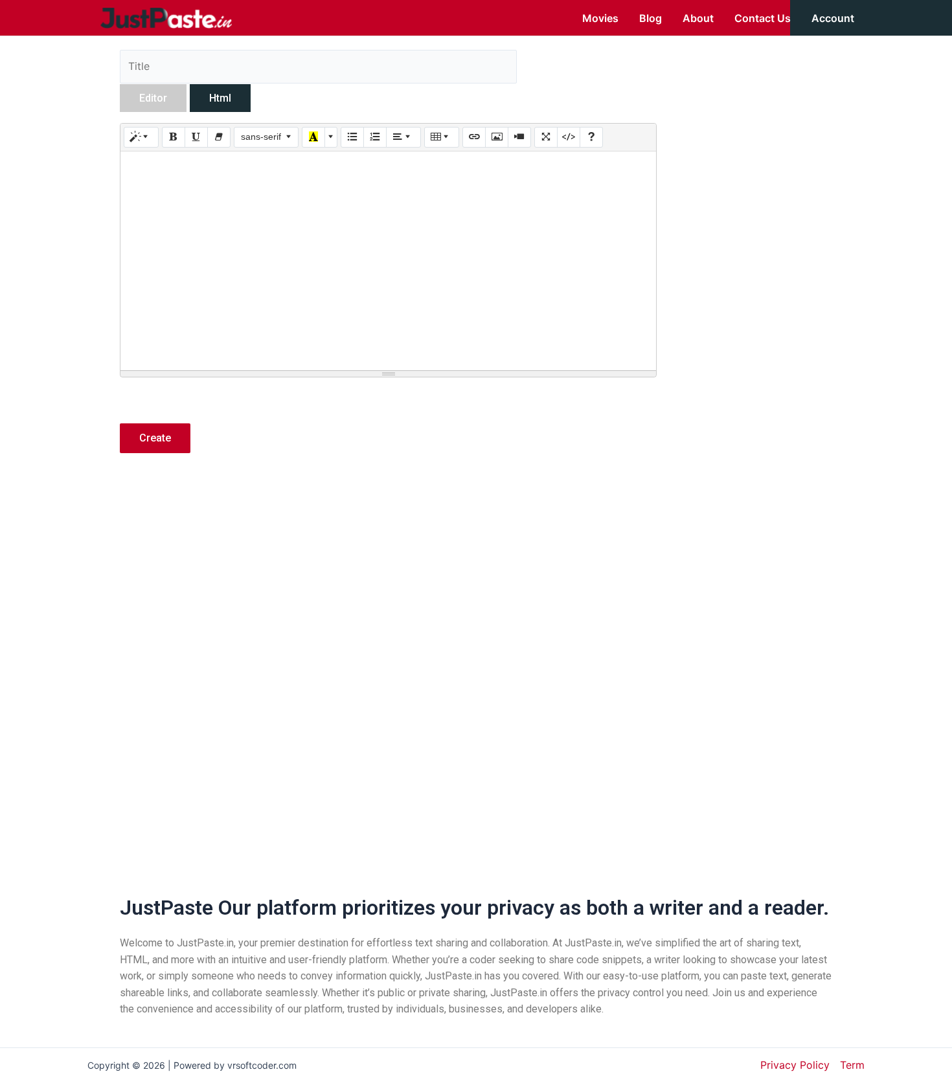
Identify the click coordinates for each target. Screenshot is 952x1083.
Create (155, 438)
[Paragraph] (403, 137)
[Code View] (568, 137)
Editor (153, 98)
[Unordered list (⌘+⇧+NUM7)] (352, 137)
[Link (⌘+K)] (474, 137)
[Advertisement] (388, 576)
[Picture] (496, 137)
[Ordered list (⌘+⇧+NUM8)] (375, 137)
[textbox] (388, 260)
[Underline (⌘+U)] (196, 137)
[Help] (591, 137)
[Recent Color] (313, 137)
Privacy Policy (795, 1064)
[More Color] (330, 137)
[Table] (441, 137)
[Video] (519, 137)
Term (852, 1064)
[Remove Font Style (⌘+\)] (219, 137)
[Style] (141, 137)
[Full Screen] (546, 137)
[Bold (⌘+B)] (173, 137)
